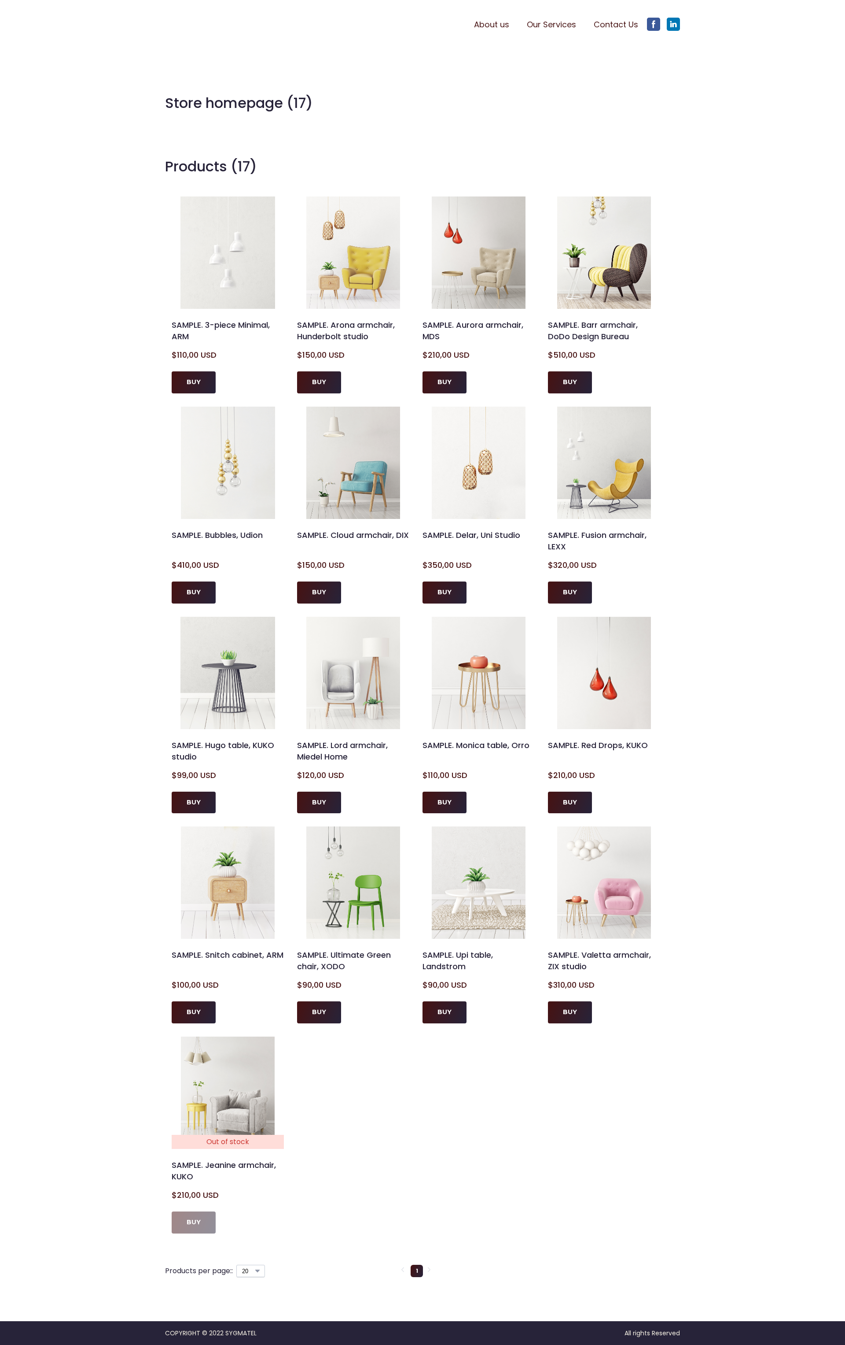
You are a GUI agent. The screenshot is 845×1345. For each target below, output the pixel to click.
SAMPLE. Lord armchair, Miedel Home (342, 751)
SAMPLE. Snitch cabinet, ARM (227, 954)
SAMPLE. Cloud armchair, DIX (353, 535)
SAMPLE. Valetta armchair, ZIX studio (599, 960)
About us (491, 24)
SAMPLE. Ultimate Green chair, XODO (344, 960)
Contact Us (616, 24)
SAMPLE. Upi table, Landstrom (457, 960)
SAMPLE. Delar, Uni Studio (471, 535)
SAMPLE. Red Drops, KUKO (598, 745)
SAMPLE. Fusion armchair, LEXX (597, 541)
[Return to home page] (207, 24)
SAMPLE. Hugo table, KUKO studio (223, 751)
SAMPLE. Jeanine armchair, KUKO (224, 1171)
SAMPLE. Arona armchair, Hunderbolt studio (346, 330)
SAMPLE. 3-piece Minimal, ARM (221, 330)
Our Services (551, 24)
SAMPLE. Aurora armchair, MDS (472, 330)
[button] (653, 24)
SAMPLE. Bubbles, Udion (217, 535)
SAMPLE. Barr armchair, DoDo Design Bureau (593, 330)
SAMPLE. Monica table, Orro (475, 745)
